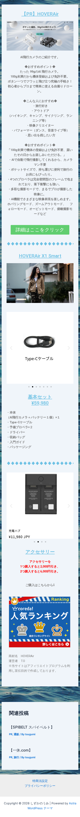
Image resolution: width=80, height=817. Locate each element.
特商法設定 (40, 781)
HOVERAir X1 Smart (40, 256)
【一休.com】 (20, 750)
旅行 (16, 757)
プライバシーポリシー (40, 786)
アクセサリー (40, 552)
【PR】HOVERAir (40, 14)
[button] (11, 347)
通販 (16, 734)
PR (10, 734)
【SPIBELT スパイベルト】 (31, 727)
